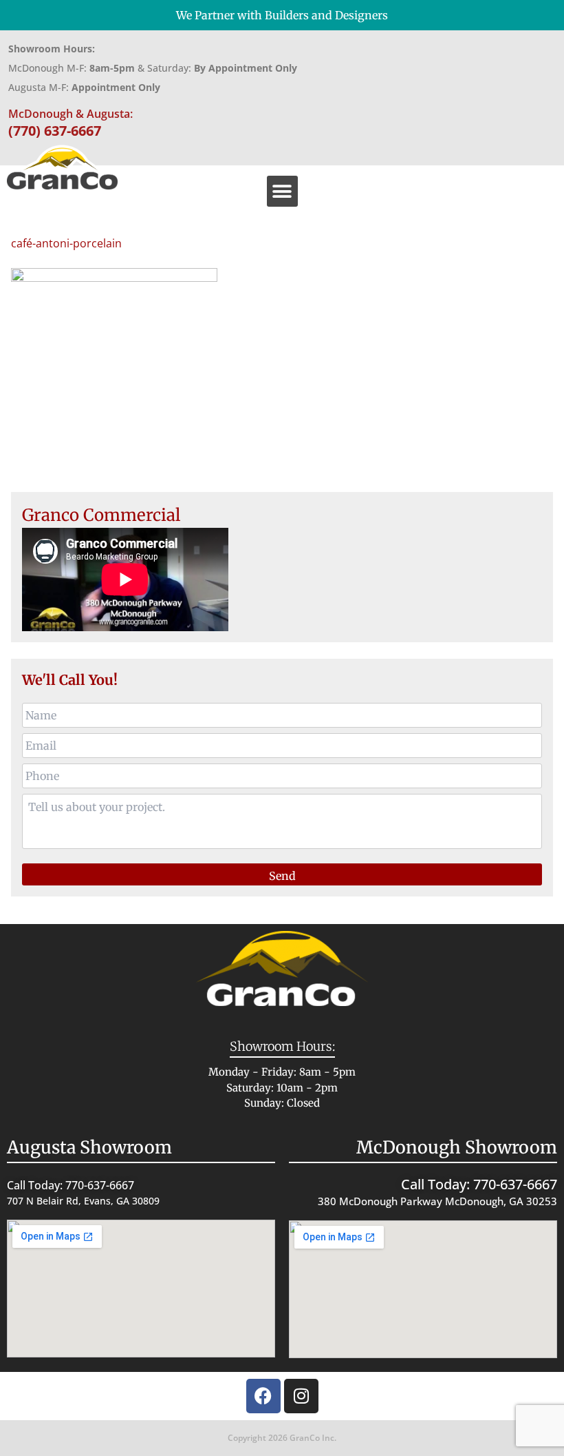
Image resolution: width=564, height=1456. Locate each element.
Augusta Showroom (89, 1147)
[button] (282, 191)
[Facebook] (263, 1396)
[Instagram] (301, 1396)
